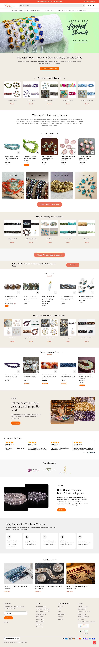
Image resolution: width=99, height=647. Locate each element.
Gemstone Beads (22, 10)
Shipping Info (81, 609)
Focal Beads (71, 10)
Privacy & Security (83, 606)
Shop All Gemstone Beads (49, 255)
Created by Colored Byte (21, 642)
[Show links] (28, 10)
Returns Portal (82, 614)
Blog (59, 609)
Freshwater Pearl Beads (35, 10)
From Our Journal (49, 560)
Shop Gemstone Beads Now (49, 68)
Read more (7, 591)
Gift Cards (81, 619)
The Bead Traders (11, 642)
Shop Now (73, 265)
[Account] (88, 5)
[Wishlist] (91, 5)
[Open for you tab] (94, 642)
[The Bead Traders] (9, 5)
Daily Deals (39, 627)
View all (49, 136)
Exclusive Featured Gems (49, 352)
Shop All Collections (49, 204)
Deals (84, 10)
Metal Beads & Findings (49, 10)
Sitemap (60, 619)
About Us (60, 606)
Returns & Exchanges (84, 611)
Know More (15, 423)
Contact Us (61, 614)
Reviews (60, 616)
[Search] (83, 5)
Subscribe (8, 618)
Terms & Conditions (83, 616)
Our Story (61, 510)
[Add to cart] (18, 152)
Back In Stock (49, 273)
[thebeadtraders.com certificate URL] (88, 453)
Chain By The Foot (61, 10)
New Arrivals (14, 10)
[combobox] (52, 5)
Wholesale (79, 10)
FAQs (59, 611)
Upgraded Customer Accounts (86, 621)
